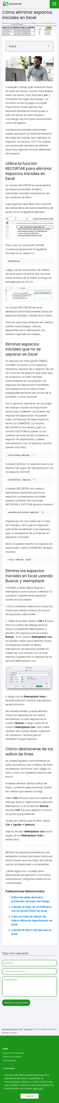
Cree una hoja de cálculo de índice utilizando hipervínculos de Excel (31, 920)
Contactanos (9, 1060)
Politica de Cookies (12, 1056)
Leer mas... (38, 1088)
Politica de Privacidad (13, 1053)
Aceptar (29, 1096)
